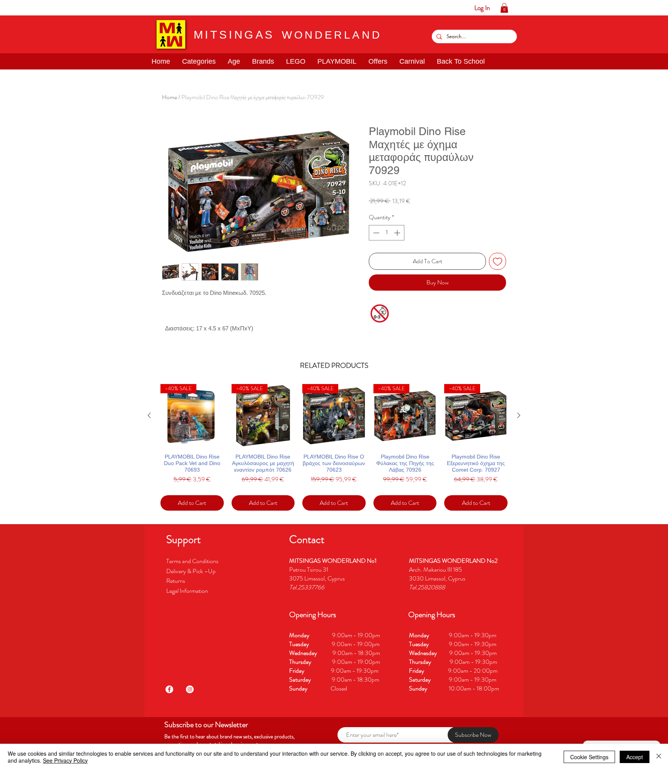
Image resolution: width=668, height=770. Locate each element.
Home (169, 97)
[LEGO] (54, 7)
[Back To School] (102, 7)
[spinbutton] (386, 232)
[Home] (6, 7)
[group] (334, 447)
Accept (634, 757)
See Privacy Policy (65, 760)
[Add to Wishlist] (497, 261)
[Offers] (78, 7)
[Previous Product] (149, 415)
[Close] (658, 757)
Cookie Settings (589, 757)
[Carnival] (90, 7)
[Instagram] (190, 689)
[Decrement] (375, 232)
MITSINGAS (234, 35)
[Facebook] (169, 689)
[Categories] (18, 7)
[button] (30, 7)
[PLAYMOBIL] (66, 7)
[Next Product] (518, 415)
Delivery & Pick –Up (191, 571)
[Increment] (397, 232)
